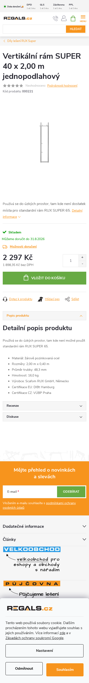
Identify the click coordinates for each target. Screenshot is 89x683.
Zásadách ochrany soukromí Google (34, 638)
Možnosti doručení (23, 246)
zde (62, 633)
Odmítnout (24, 668)
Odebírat (71, 491)
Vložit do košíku (48, 278)
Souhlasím (65, 669)
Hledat (76, 29)
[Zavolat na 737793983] (55, 19)
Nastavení (44, 650)
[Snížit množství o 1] (82, 264)
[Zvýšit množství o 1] (82, 257)
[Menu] (83, 18)
